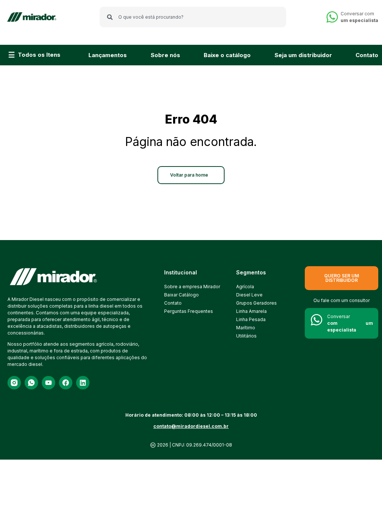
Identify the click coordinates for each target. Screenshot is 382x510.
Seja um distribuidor (303, 55)
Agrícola (245, 286)
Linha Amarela (251, 311)
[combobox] (193, 17)
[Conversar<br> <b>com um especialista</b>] (316, 319)
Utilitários (246, 336)
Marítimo (245, 327)
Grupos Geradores (256, 303)
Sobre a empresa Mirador (187, 286)
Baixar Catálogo (181, 295)
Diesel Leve (249, 295)
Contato (367, 55)
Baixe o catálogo (227, 55)
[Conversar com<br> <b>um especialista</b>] (332, 17)
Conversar (350, 323)
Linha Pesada (251, 319)
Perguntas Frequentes (187, 311)
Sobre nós (165, 55)
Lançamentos (107, 55)
